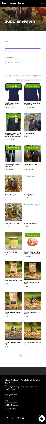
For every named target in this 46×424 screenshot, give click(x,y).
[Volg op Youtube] (23, 418)
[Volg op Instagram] (18, 418)
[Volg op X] (12, 418)
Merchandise (12, 62)
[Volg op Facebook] (7, 418)
